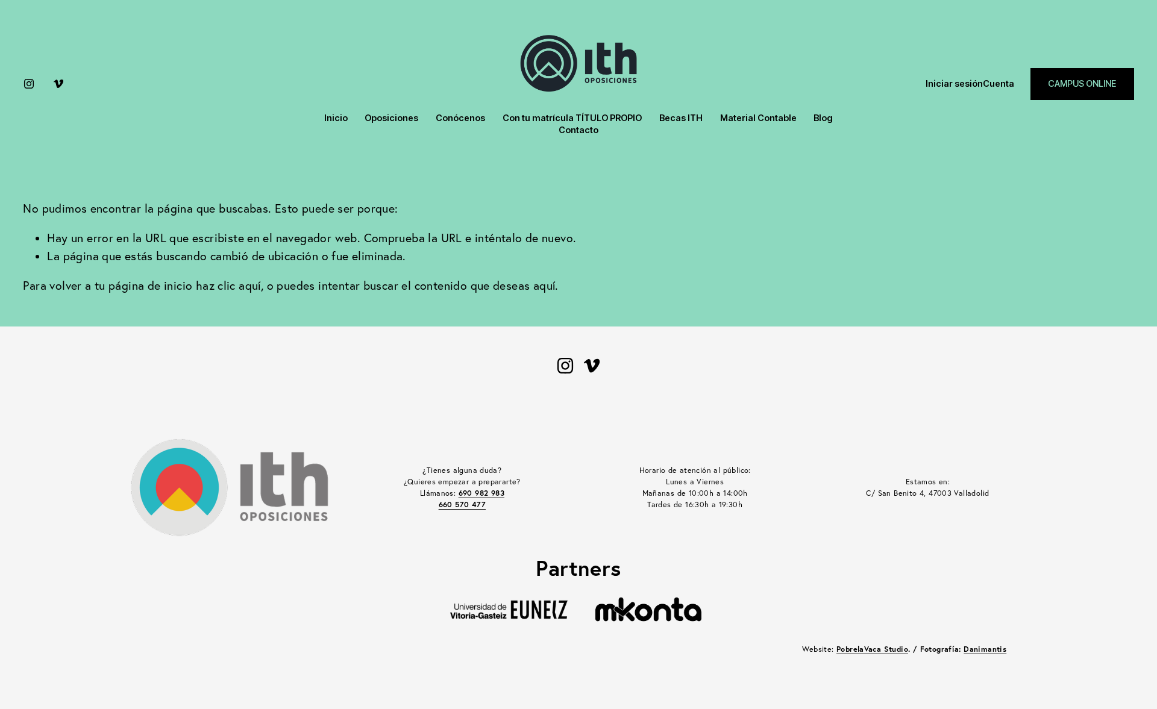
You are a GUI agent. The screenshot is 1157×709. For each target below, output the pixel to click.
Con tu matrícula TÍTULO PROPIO (572, 118)
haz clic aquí (228, 285)
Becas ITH (681, 118)
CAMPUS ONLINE (1082, 83)
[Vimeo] (58, 84)
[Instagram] (29, 84)
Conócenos (460, 118)
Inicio (336, 118)
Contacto (578, 130)
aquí (544, 285)
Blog (823, 118)
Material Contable (758, 118)
